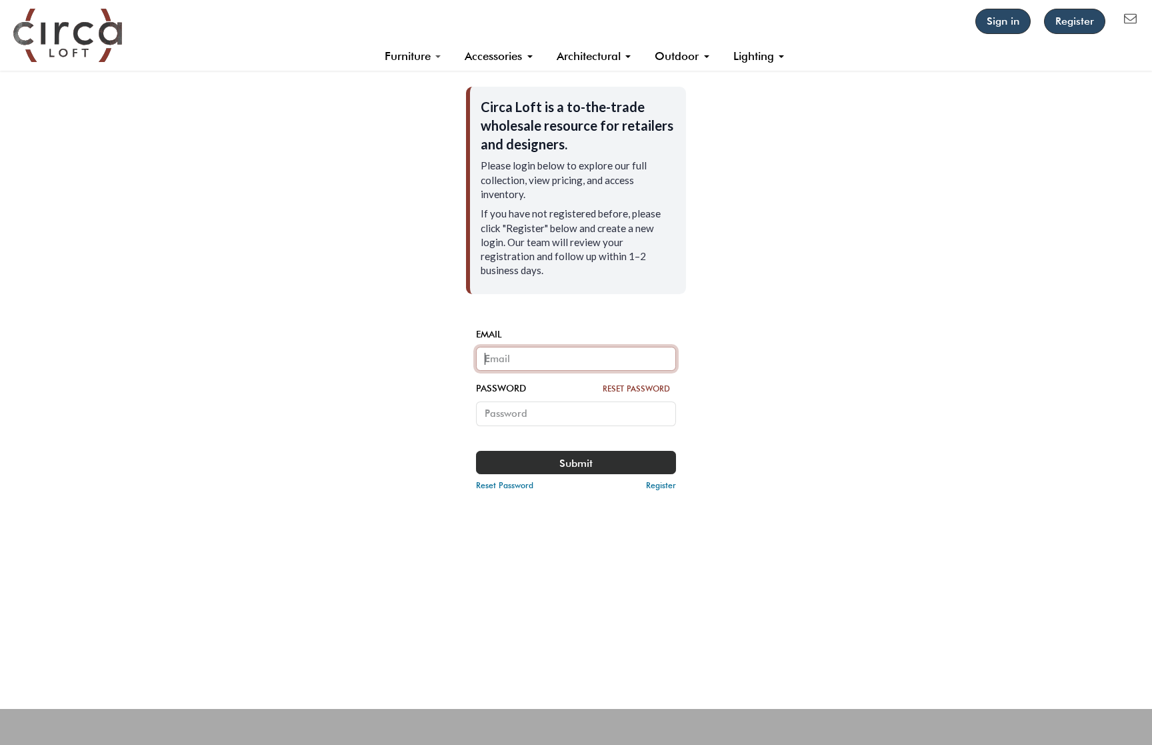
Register (1074, 21)
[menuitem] (413, 56)
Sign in (1003, 21)
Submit (576, 463)
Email (489, 334)
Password (573, 388)
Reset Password (636, 389)
